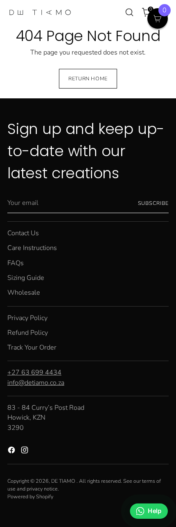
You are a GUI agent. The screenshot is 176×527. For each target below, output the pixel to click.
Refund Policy (27, 332)
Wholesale (23, 292)
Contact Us (23, 233)
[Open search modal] (129, 12)
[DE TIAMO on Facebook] (12, 451)
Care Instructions (32, 247)
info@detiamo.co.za (35, 382)
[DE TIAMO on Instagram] (25, 451)
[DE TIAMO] (40, 12)
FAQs (15, 263)
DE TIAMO (64, 480)
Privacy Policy (27, 318)
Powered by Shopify (30, 496)
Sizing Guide (25, 277)
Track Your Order (31, 347)
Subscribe (153, 203)
